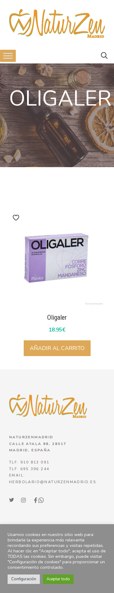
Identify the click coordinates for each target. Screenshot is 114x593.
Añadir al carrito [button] (57, 348)
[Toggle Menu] (8, 56)
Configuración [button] (23, 579)
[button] (104, 55)
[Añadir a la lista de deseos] (16, 217)
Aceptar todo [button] (58, 579)
